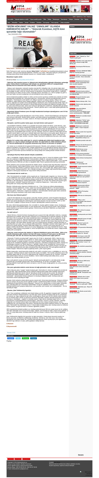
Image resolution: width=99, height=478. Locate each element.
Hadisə (21, 22)
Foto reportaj (54, 22)
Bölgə (49, 19)
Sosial (26, 22)
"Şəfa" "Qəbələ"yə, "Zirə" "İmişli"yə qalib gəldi (82, 16)
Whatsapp (25, 338)
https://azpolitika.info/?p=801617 (25, 79)
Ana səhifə (10, 19)
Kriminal (77, 19)
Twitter (18, 338)
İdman (86, 19)
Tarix (9, 22)
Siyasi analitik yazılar (36, 19)
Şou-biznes (64, 19)
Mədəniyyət (56, 19)
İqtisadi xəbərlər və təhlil (21, 19)
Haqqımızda (18, 459)
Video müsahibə (65, 22)
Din (82, 19)
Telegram (33, 338)
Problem (32, 22)
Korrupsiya (46, 22)
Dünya (71, 19)
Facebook (10, 338)
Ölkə (45, 19)
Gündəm (39, 22)
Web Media (57, 462)
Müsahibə (14, 22)
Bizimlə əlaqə (26, 459)
